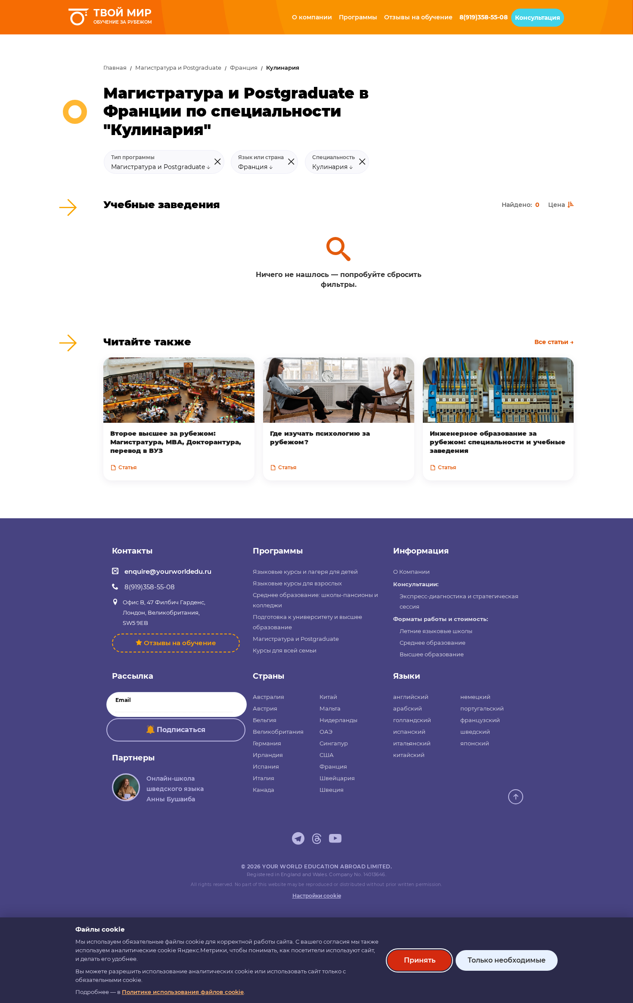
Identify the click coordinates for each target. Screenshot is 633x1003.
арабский (407, 708)
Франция (244, 68)
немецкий (475, 696)
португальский (482, 708)
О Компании (411, 571)
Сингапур (334, 743)
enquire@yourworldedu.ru (167, 571)
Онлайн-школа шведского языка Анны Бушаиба (175, 789)
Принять (419, 960)
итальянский (412, 743)
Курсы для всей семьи (284, 650)
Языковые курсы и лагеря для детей (305, 571)
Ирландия (268, 754)
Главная (115, 68)
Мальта (330, 708)
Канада (263, 789)
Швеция (332, 789)
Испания (266, 766)
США (327, 754)
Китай (328, 696)
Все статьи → (554, 342)
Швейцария (337, 778)
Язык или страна (261, 157)
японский (474, 743)
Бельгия (264, 720)
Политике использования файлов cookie (183, 991)
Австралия (268, 696)
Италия (263, 778)
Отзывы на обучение (180, 643)
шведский (475, 731)
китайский (409, 754)
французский (480, 720)
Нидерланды (338, 720)
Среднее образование (432, 642)
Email (123, 700)
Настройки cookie (316, 895)
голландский (412, 720)
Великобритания (278, 731)
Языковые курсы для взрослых (297, 583)
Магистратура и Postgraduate (178, 68)
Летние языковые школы (436, 631)
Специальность (333, 157)
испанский (409, 731)
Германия (267, 743)
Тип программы (133, 157)
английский (410, 696)
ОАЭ (326, 731)
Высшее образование (432, 654)
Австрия (265, 708)
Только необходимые (507, 960)
